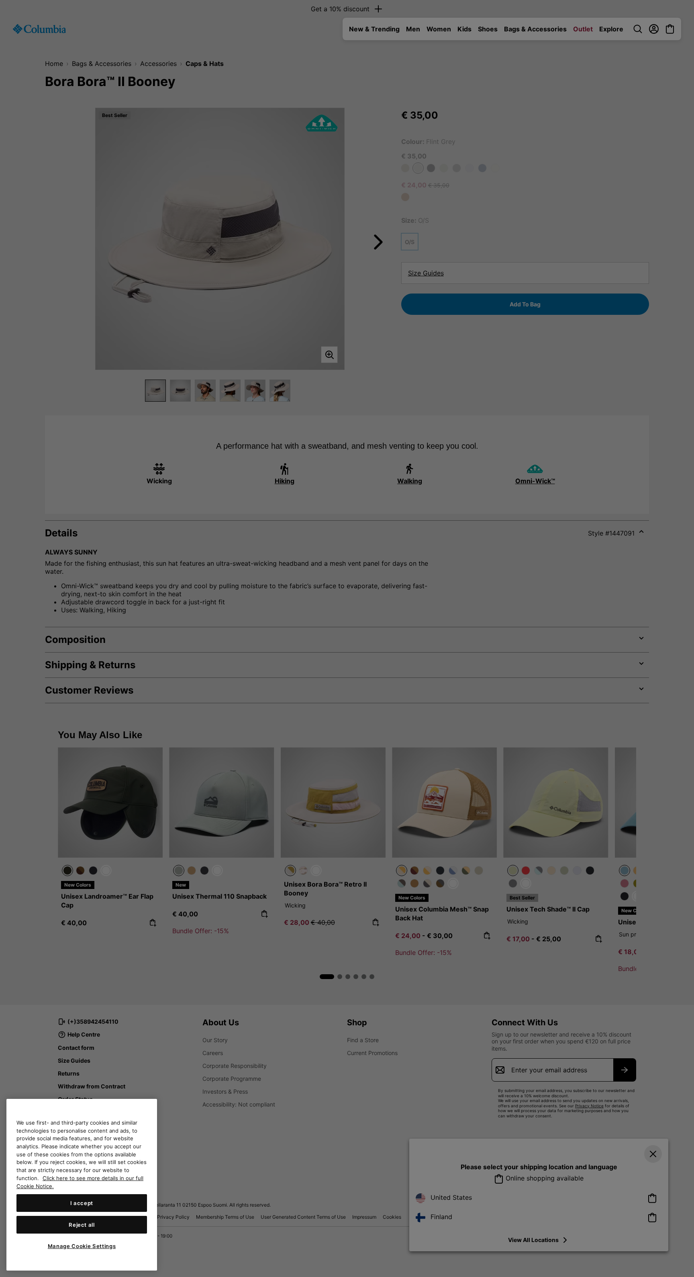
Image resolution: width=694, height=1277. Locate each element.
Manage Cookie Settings (82, 1246)
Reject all (82, 1225)
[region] (81, 1185)
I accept (81, 1203)
